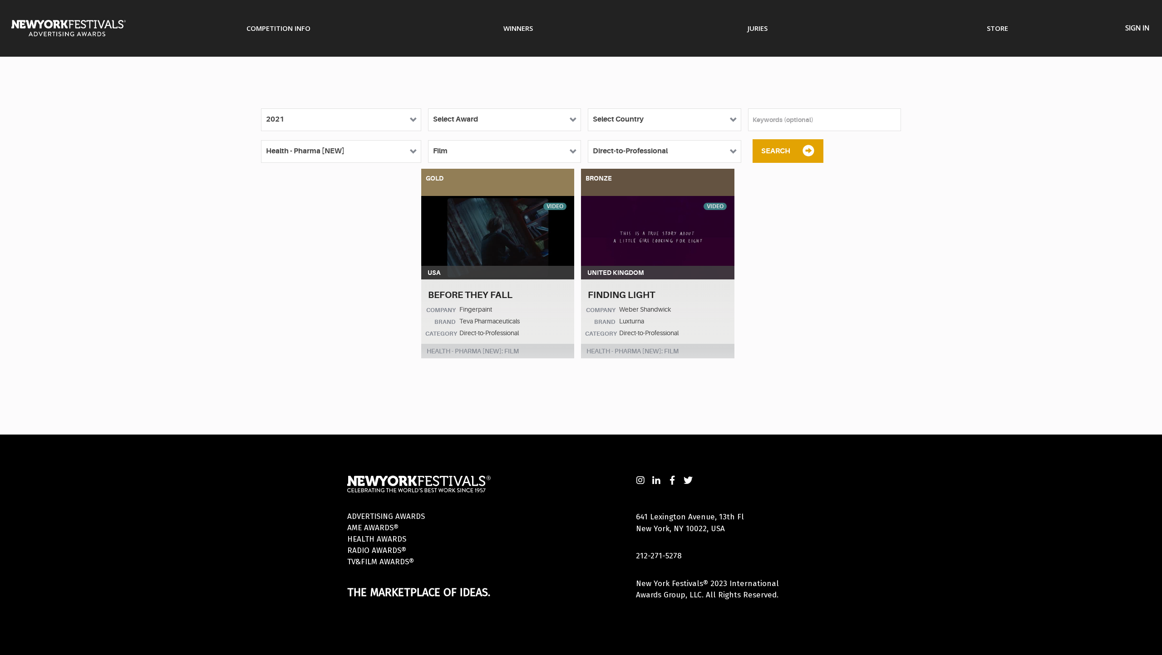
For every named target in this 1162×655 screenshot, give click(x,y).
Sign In (1137, 27)
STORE (997, 28)
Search (775, 151)
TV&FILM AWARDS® (380, 562)
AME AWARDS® (373, 528)
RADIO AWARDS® (376, 550)
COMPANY (441, 310)
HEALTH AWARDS (376, 539)
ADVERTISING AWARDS (386, 516)
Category (441, 333)
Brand (445, 321)
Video (555, 206)
